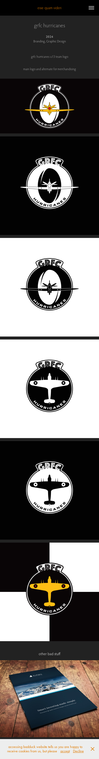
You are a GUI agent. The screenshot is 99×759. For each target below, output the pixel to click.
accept (65, 751)
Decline (78, 751)
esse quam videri (49, 8)
